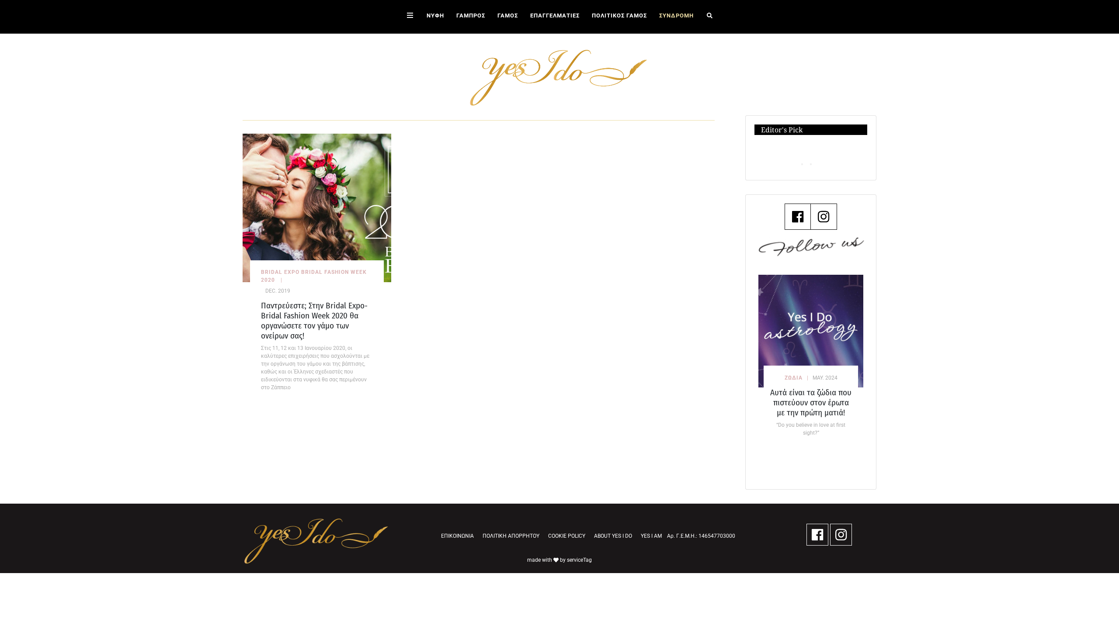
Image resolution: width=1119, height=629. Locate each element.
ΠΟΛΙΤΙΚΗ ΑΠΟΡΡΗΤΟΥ (511, 536)
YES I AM (651, 536)
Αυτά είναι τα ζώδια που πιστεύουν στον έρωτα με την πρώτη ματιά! (810, 402)
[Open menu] (410, 17)
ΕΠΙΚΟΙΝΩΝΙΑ (457, 536)
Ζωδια (794, 378)
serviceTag (579, 560)
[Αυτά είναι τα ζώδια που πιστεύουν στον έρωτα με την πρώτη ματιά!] (810, 331)
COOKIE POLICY (566, 536)
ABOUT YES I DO (613, 536)
